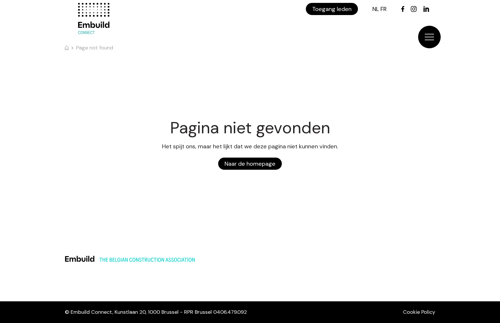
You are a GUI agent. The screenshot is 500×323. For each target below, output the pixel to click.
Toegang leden (332, 9)
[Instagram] (413, 9)
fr (383, 9)
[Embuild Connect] (94, 18)
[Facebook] (403, 9)
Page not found (94, 47)
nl (375, 9)
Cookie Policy (419, 312)
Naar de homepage (250, 163)
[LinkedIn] (426, 9)
